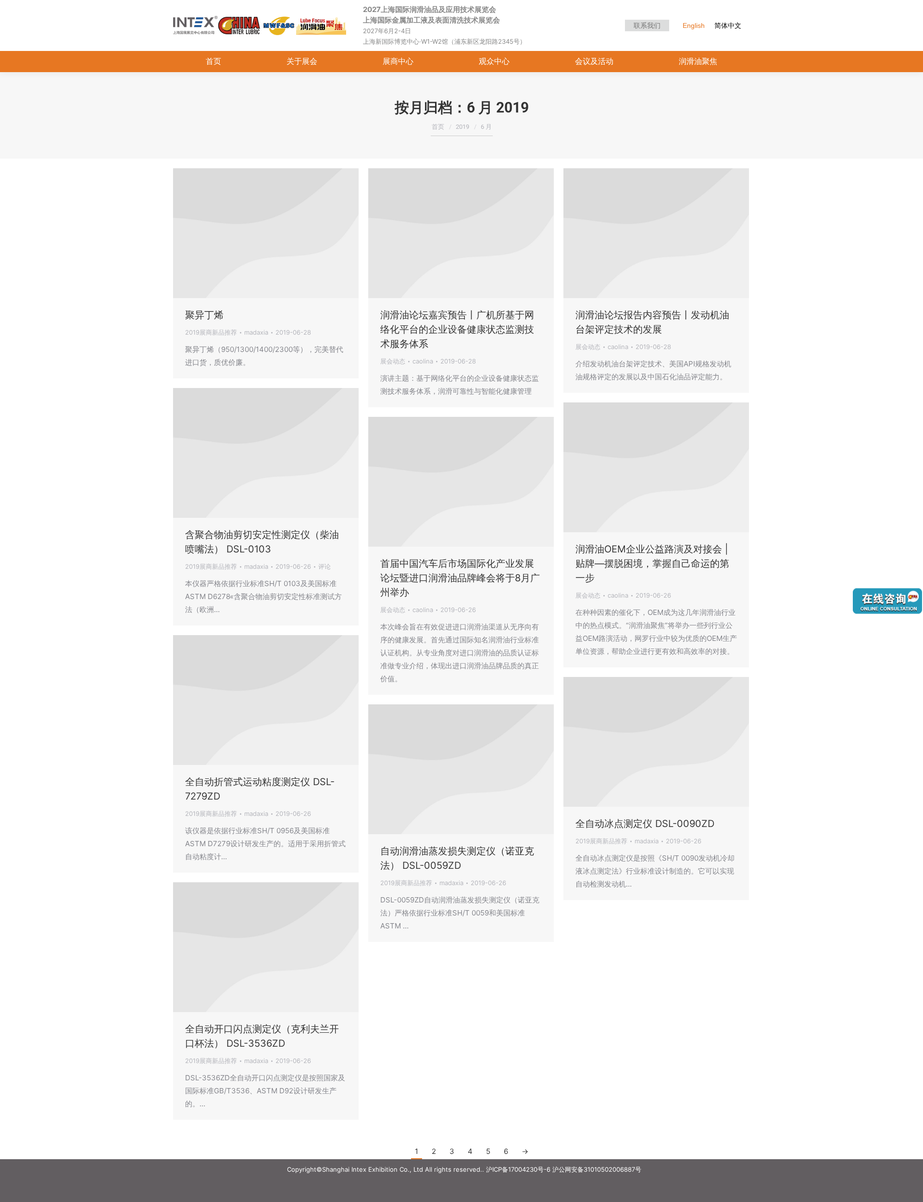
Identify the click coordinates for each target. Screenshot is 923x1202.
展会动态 (392, 361)
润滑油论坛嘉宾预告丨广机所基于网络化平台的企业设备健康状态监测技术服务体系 (457, 329)
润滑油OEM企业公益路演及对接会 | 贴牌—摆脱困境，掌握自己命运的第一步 (652, 563)
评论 (324, 566)
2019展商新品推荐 (211, 332)
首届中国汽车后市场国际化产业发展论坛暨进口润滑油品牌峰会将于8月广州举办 (460, 578)
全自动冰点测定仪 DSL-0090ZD (644, 823)
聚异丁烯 (204, 315)
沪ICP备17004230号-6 (518, 1169)
